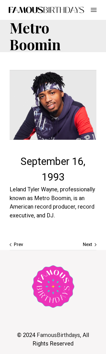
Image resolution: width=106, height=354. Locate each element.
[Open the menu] (94, 10)
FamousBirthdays (58, 335)
